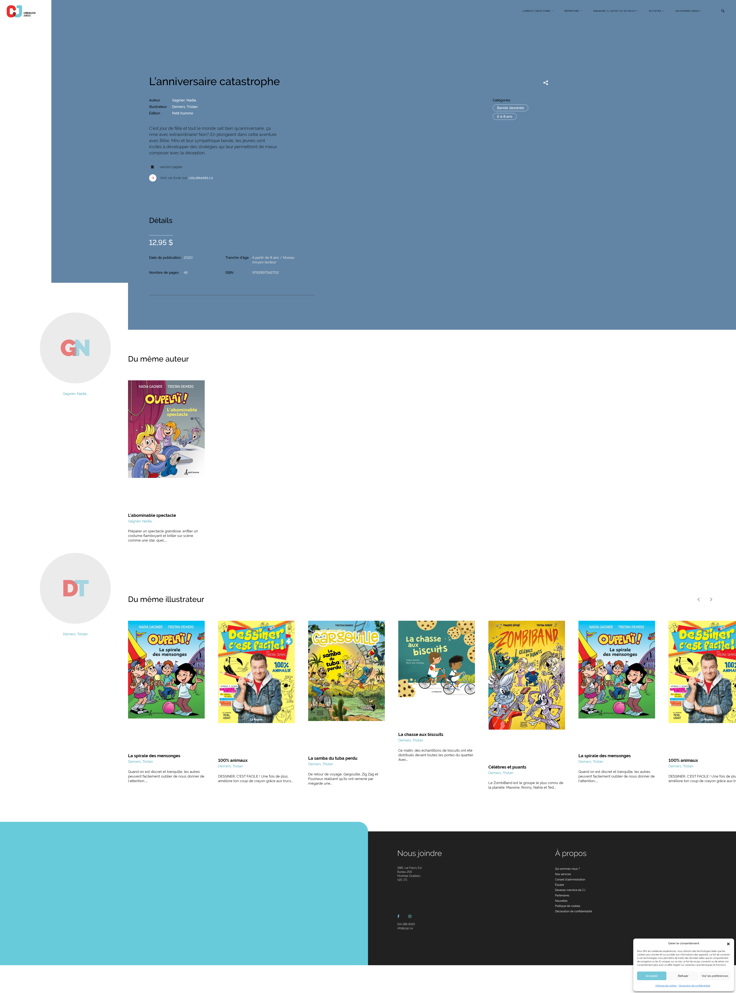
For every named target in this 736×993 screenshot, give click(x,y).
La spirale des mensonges (154, 755)
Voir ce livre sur (186, 178)
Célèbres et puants (507, 766)
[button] (728, 943)
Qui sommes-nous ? (688, 11)
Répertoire (571, 11)
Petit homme (182, 113)
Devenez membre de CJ (570, 890)
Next (711, 599)
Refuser (683, 976)
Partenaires (562, 895)
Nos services (563, 874)
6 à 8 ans (504, 116)
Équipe (559, 884)
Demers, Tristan (185, 107)
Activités (655, 11)
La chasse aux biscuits (420, 734)
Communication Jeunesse (21, 11)
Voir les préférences (715, 976)
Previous (699, 599)
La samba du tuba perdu (332, 758)
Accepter (652, 976)
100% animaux (233, 760)
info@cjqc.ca (405, 928)
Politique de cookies (666, 985)
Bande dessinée (510, 108)
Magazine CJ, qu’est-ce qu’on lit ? (615, 11)
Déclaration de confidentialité (694, 985)
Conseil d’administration (570, 879)
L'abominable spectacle (152, 515)
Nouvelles (561, 900)
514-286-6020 (406, 924)
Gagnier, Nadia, (184, 100)
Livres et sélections (536, 11)
